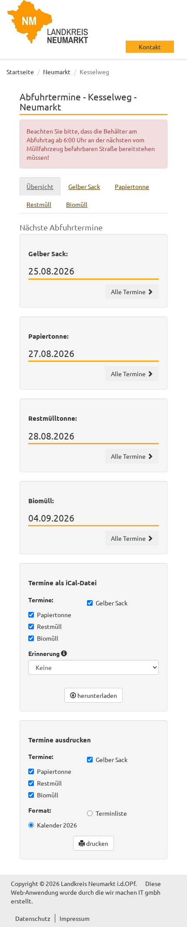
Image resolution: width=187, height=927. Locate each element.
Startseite (20, 72)
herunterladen (96, 695)
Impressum (75, 918)
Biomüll (47, 638)
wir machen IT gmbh (132, 892)
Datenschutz (32, 918)
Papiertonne (54, 614)
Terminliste (111, 813)
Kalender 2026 (57, 825)
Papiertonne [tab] (132, 186)
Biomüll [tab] (76, 204)
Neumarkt (56, 72)
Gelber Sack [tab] (84, 186)
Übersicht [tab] (40, 186)
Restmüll (49, 626)
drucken (96, 843)
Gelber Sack (111, 603)
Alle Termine (129, 291)
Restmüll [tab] (39, 204)
